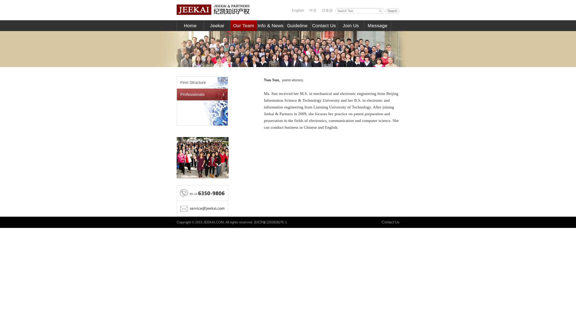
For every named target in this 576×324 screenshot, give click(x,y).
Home (190, 25)
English (298, 10)
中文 (313, 10)
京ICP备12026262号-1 (270, 222)
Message (377, 25)
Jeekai (217, 25)
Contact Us (324, 25)
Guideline (297, 25)
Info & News (271, 25)
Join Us (351, 25)
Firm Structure (193, 82)
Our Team (243, 25)
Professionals (192, 94)
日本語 (327, 10)
